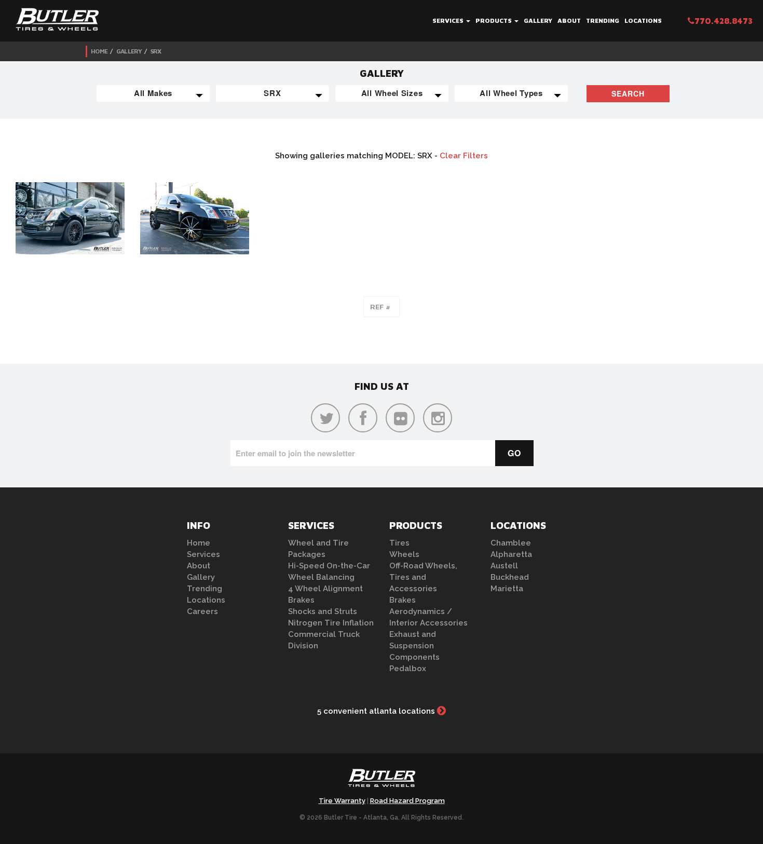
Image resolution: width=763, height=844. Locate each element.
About (569, 20)
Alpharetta (511, 554)
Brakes (301, 600)
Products (494, 20)
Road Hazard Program (407, 801)
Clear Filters (464, 155)
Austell (504, 565)
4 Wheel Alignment (325, 588)
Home (99, 51)
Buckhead (510, 577)
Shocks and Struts (322, 611)
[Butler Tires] (381, 781)
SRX (156, 51)
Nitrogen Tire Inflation (331, 623)
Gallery (538, 20)
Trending (602, 20)
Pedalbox (407, 668)
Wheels (404, 554)
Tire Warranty (342, 801)
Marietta (507, 588)
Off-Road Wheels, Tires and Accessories (423, 577)
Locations (643, 20)
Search (628, 93)
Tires (399, 543)
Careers (202, 611)
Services (448, 20)
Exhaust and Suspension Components (414, 646)
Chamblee (511, 543)
